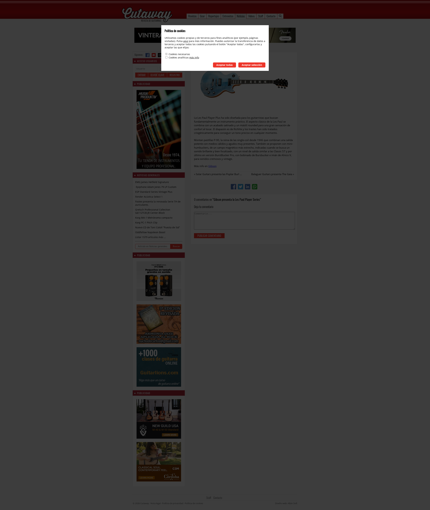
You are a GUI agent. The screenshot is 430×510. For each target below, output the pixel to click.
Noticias (241, 16)
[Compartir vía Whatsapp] (254, 186)
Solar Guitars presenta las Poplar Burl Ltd (220, 174)
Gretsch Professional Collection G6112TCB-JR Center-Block (152, 211)
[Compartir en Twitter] (240, 186)
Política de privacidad (172, 503)
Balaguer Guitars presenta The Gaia (271, 174)
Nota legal (155, 503)
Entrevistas (228, 16)
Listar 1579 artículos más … (150, 237)
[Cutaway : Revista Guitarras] (147, 15)
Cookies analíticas (179, 57)
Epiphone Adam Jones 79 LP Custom (155, 187)
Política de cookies (194, 503)
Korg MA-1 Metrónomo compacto (153, 217)
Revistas (192, 16)
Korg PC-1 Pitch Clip (146, 222)
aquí (185, 41)
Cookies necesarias (179, 54)
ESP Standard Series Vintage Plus (153, 191)
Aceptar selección (252, 64)
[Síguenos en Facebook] (147, 55)
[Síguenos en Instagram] (160, 55)
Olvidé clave (157, 75)
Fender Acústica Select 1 (149, 196)
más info (194, 57)
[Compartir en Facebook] (233, 186)
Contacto (271, 16)
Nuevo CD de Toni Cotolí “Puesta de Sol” (157, 227)
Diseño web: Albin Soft (286, 503)
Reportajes (213, 16)
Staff (260, 16)
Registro (175, 75)
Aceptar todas (224, 64)
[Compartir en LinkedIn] (247, 186)
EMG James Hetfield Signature (152, 182)
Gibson (212, 166)
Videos (251, 16)
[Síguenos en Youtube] (154, 55)
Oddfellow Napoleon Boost (150, 232)
